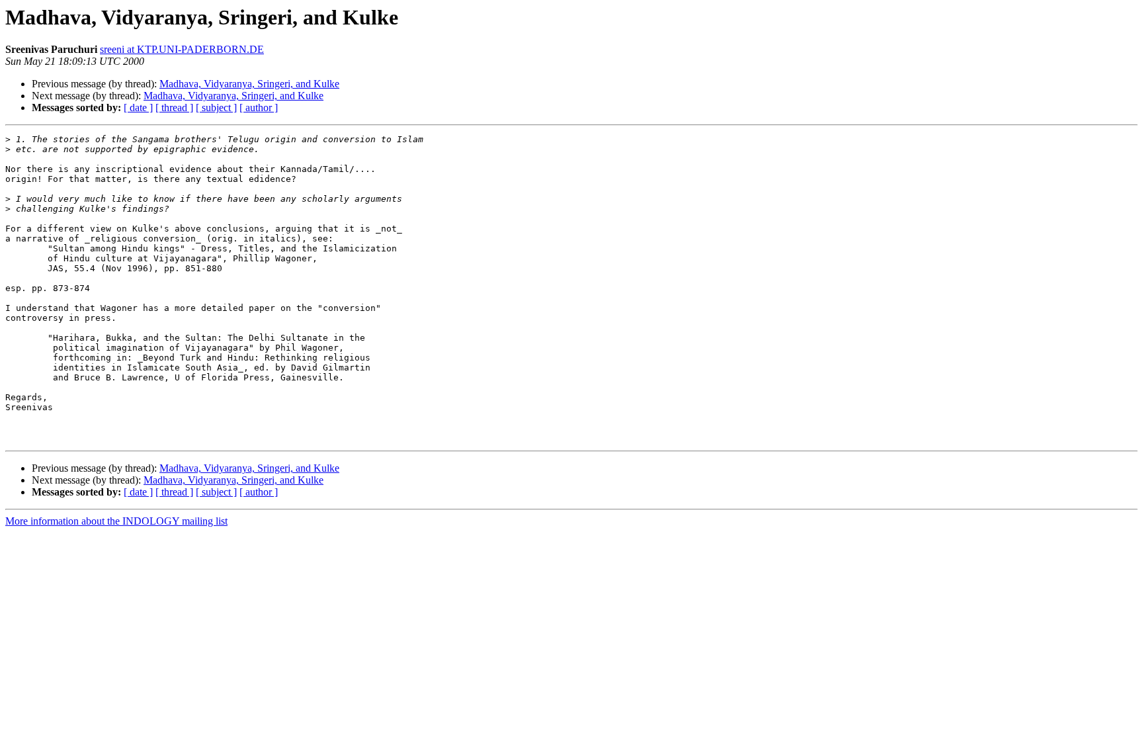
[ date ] (138, 107)
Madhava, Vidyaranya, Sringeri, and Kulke (249, 83)
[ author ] (258, 107)
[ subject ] (216, 107)
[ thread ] (174, 107)
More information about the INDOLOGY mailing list (116, 521)
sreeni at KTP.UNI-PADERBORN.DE (182, 49)
